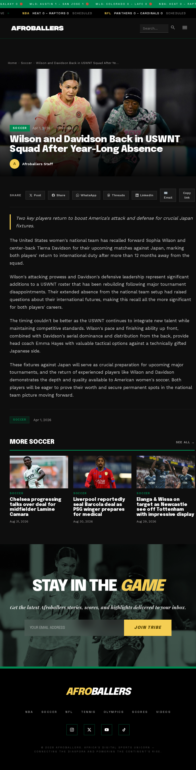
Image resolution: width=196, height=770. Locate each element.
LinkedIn (146, 195)
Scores (140, 712)
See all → (185, 442)
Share (60, 195)
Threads (118, 195)
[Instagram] (72, 729)
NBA (29, 712)
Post (37, 195)
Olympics (114, 712)
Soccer (26, 63)
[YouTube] (106, 729)
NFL (69, 712)
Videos (163, 712)
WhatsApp (88, 195)
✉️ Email (168, 195)
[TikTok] (124, 729)
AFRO (98, 692)
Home (12, 63)
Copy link (187, 195)
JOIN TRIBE (147, 627)
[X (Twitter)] (89, 729)
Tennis (88, 712)
